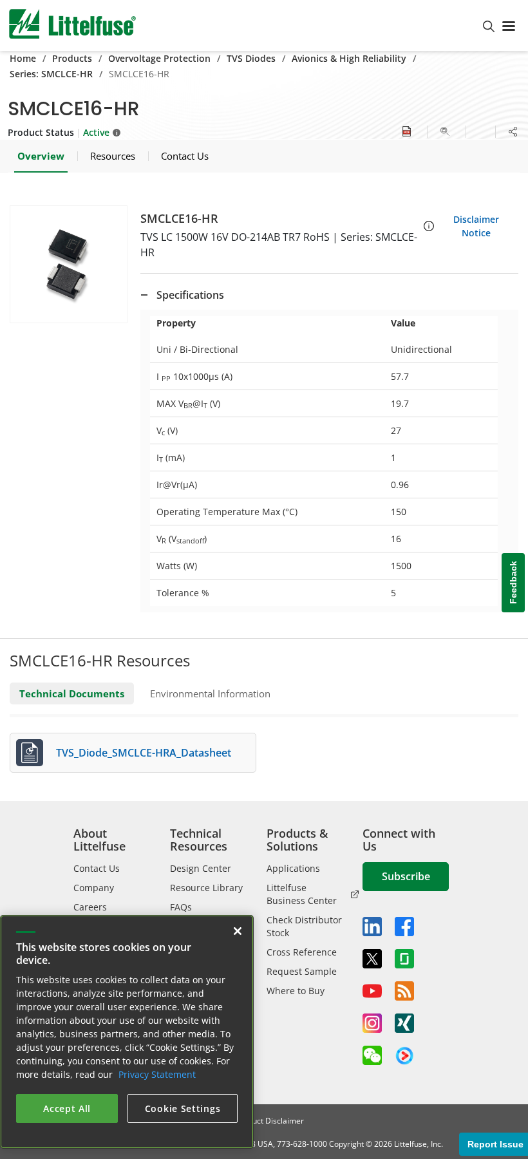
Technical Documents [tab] (71, 693)
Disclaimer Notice (476, 226)
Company (93, 887)
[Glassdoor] (404, 958)
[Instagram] (372, 1023)
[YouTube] (372, 991)
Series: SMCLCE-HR (51, 74)
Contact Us (96, 868)
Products (72, 58)
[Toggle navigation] (511, 25)
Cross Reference (302, 952)
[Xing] (404, 1023)
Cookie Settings (183, 1108)
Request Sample (302, 971)
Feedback (513, 583)
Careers (90, 907)
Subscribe (406, 876)
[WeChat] (372, 1055)
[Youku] (404, 1056)
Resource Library (206, 887)
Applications (293, 868)
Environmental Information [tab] (210, 693)
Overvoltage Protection (159, 58)
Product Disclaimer (270, 1120)
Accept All (67, 1108)
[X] (372, 958)
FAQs (181, 907)
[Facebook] (404, 926)
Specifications (190, 295)
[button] (68, 264)
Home (23, 58)
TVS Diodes (251, 58)
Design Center (200, 868)
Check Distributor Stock (304, 926)
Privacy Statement (157, 1074)
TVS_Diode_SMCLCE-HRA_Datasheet (143, 753)
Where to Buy (296, 991)
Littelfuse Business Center (302, 894)
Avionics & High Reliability (349, 58)
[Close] (237, 931)
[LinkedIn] (372, 926)
